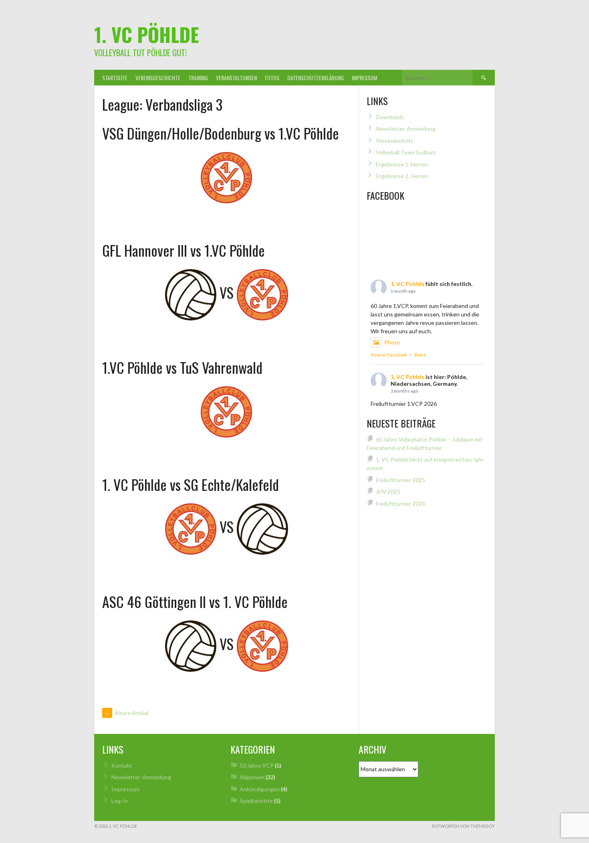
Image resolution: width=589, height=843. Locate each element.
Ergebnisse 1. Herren (402, 164)
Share (420, 354)
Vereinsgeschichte (157, 77)
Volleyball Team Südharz (406, 152)
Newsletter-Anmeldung (406, 128)
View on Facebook (389, 354)
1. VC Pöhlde (146, 34)
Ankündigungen (260, 789)
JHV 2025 (388, 491)
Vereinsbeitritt (394, 140)
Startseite (114, 77)
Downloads (390, 116)
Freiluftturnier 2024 (400, 503)
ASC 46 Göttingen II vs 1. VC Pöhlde (195, 601)
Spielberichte (256, 800)
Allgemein (252, 777)
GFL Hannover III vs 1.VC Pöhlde (183, 250)
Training (198, 77)
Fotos (272, 77)
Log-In (119, 800)
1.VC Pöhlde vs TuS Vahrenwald (182, 367)
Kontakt (121, 765)
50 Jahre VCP (257, 765)
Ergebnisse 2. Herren (402, 175)
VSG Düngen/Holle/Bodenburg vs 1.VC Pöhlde (220, 133)
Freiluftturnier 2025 (400, 479)
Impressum (364, 77)
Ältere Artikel (126, 712)
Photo (392, 342)
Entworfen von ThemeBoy (463, 826)
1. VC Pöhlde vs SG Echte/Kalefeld (190, 484)
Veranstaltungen (236, 77)
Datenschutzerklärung (315, 77)
